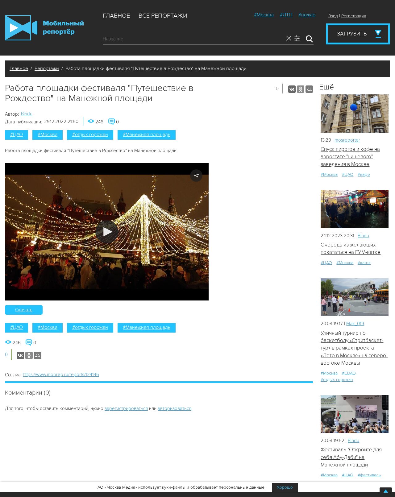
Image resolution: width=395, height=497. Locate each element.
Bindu (26, 114)
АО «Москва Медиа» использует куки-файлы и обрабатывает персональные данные (181, 487)
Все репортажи (163, 15)
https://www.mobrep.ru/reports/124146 (61, 374)
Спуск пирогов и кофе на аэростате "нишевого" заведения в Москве (350, 157)
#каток (364, 262)
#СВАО (349, 373)
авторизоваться (174, 408)
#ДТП (286, 15)
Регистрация (353, 16)
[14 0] (355, 113)
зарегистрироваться (126, 408)
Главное (116, 15)
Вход (333, 16)
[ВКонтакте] (292, 89)
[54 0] (355, 414)
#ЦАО (16, 134)
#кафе (364, 174)
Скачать (23, 310)
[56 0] (355, 297)
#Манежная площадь (146, 134)
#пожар (306, 15)
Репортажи (47, 68)
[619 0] (355, 209)
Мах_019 (355, 323)
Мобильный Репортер (44, 27)
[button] (106, 231)
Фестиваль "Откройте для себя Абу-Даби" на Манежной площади (351, 457)
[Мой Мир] (309, 89)
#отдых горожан (90, 134)
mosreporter (347, 140)
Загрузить (352, 33)
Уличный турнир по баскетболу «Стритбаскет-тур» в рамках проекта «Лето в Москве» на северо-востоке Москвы (354, 348)
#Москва (264, 15)
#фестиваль (369, 475)
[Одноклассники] (300, 89)
